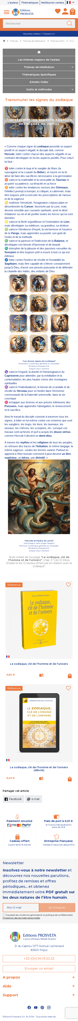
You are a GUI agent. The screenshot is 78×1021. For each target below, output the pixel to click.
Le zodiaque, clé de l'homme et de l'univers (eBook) (39, 769)
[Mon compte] (65, 12)
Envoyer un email (39, 969)
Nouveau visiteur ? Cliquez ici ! (39, 33)
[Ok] (70, 23)
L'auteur (13, 2)
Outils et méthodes (39, 89)
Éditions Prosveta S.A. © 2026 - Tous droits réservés (29, 1016)
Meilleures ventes (52, 2)
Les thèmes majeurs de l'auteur (39, 59)
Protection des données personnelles (21, 917)
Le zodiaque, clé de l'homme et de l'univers (39, 663)
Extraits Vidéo (39, 82)
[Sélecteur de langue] (71, 3)
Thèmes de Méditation (39, 67)
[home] (39, 52)
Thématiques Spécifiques (39, 74)
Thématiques (29, 2)
